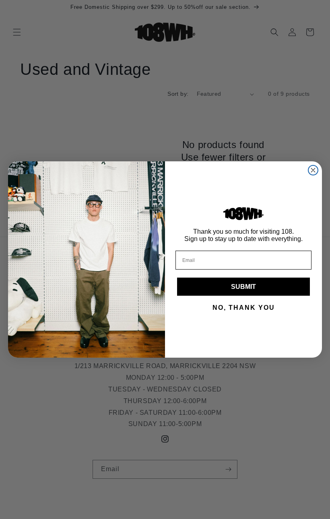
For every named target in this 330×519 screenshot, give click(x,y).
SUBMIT (243, 286)
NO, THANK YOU (243, 307)
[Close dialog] (313, 170)
